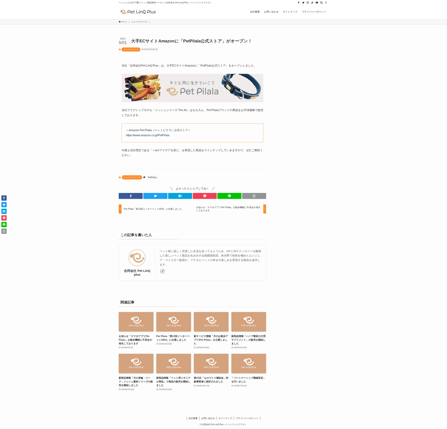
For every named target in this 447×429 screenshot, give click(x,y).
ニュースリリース (131, 49)
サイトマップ (225, 418)
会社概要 (193, 418)
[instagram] (308, 3)
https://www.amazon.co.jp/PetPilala (147, 135)
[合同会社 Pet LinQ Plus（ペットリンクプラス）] (138, 11)
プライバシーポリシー (247, 418)
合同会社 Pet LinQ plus (137, 272)
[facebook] (298, 3)
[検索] (326, 3)
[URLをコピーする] (254, 196)
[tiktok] (312, 3)
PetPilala (152, 177)
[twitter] (303, 3)
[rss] (321, 3)
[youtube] (317, 3)
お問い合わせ (208, 418)
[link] (162, 271)
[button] (131, 196)
